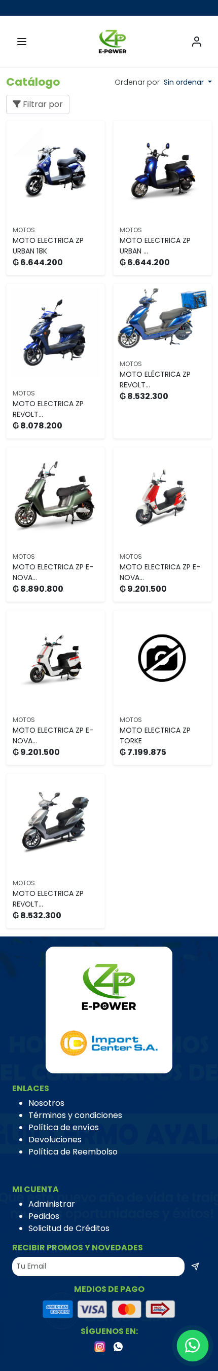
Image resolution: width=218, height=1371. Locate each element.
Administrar (51, 1204)
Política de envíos (63, 1127)
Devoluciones (55, 1139)
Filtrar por (42, 104)
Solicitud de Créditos (69, 1228)
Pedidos (43, 1216)
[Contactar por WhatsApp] (193, 1346)
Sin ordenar (185, 82)
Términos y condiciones (75, 1115)
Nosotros (46, 1103)
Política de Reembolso (73, 1152)
